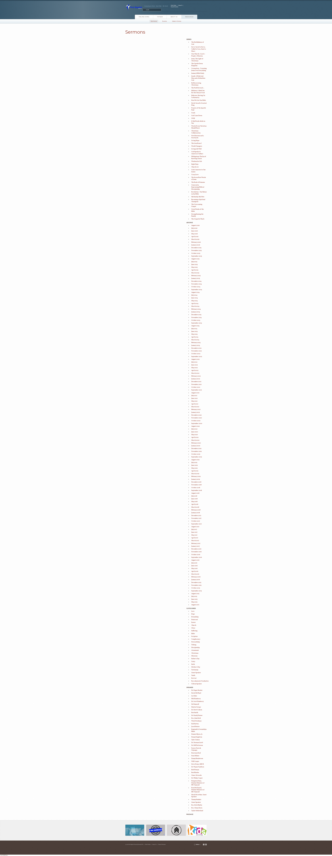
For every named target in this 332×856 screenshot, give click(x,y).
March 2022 (195, 373)
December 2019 (196, 449)
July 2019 (194, 463)
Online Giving (144, 17)
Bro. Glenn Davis (196, 808)
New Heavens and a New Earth (197, 137)
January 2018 (195, 513)
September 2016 (196, 557)
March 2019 (195, 474)
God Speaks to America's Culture (197, 153)
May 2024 (194, 301)
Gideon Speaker (196, 684)
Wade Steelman (196, 721)
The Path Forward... (197, 88)
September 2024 (196, 290)
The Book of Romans (198, 182)
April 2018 (194, 504)
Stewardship (195, 642)
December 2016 (196, 549)
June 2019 (194, 465)
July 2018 (194, 496)
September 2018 (196, 490)
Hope (193, 614)
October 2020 (195, 421)
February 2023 (196, 343)
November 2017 (196, 518)
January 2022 (195, 379)
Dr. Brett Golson (196, 710)
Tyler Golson (195, 740)
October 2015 (195, 588)
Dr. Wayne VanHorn (197, 767)
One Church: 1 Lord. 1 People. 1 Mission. (198, 55)
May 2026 (194, 234)
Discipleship (195, 648)
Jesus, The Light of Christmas (197, 60)
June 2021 (194, 398)
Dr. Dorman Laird (197, 743)
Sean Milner (195, 756)
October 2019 (195, 454)
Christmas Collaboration (195, 132)
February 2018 (195, 510)
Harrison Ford (196, 753)
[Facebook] (206, 844)
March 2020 (195, 440)
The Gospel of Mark (197, 219)
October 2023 (195, 320)
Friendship (195, 617)
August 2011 (195, 605)
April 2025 (194, 270)
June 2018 (194, 499)
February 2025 (196, 276)
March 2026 (195, 239)
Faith (193, 664)
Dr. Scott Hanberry (197, 701)
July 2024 (194, 295)
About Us (173, 17)
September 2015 (196, 591)
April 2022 (194, 370)
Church (193, 625)
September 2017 (196, 524)
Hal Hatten (195, 724)
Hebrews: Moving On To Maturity (198, 96)
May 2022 (194, 368)
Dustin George (196, 707)
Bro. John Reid (196, 718)
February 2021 (195, 410)
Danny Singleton (196, 737)
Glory (193, 628)
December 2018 (196, 482)
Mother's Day (195, 667)
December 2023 (196, 315)
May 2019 (194, 468)
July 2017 (194, 529)
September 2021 (196, 390)
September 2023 (196, 323)
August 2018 (195, 493)
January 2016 (195, 580)
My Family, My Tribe (197, 197)
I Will (193, 118)
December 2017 (196, 516)
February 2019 (195, 476)
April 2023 (194, 337)
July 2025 (194, 262)
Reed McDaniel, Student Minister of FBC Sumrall (197, 790)
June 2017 (194, 532)
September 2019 (196, 457)
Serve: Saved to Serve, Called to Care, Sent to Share (198, 49)
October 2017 (195, 521)
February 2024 (196, 309)
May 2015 (194, 602)
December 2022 (196, 348)
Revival (193, 678)
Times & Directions (174, 7)
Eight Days (194, 164)
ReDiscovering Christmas (196, 84)
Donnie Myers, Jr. (197, 734)
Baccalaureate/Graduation (200, 681)
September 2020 (196, 424)
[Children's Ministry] (197, 830)
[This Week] (155, 830)
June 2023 (194, 331)
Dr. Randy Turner (196, 715)
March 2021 (195, 407)
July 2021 (194, 396)
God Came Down (196, 116)
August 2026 (195, 225)
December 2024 (196, 281)
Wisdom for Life (196, 161)
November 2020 (196, 418)
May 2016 (194, 569)
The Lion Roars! (196, 143)
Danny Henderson (197, 759)
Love (192, 611)
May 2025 (194, 267)
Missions (194, 656)
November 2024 (196, 284)
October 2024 (195, 287)
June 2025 (194, 264)
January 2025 (195, 278)
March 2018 (195, 507)
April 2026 (194, 237)
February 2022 (196, 376)
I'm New (160, 17)
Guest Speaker (196, 673)
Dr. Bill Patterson (197, 745)
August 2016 (195, 560)
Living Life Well (196, 149)
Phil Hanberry (196, 699)
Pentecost (194, 620)
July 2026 (194, 228)
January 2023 (195, 345)
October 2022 (195, 354)
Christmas (194, 653)
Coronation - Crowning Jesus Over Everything (199, 69)
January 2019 (195, 479)
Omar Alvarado (196, 775)
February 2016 (195, 577)
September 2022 (196, 357)
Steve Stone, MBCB (197, 764)
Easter (193, 622)
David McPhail (196, 693)
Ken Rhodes (195, 773)
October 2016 (195, 555)
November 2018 (196, 485)
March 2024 (195, 306)
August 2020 (195, 426)
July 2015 (194, 596)
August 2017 (195, 527)
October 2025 (195, 253)
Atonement (195, 650)
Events (164, 21)
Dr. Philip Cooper (197, 778)
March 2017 (195, 541)
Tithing (193, 645)
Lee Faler (194, 696)
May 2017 (194, 535)
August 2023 (195, 326)
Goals (193, 113)
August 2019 (195, 460)
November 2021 (196, 384)
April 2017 (194, 538)
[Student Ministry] (176, 830)
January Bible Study (197, 73)
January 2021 (195, 412)
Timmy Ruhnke (196, 800)
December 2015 (196, 583)
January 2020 (195, 446)
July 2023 (194, 329)
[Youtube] (203, 844)
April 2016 (194, 571)
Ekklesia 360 (197, 844)
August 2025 (195, 259)
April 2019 (194, 471)
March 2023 (195, 340)
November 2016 (196, 552)
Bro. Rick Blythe (196, 805)
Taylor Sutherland (197, 811)
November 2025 (196, 251)
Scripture (194, 636)
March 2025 (195, 273)
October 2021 (195, 387)
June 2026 (194, 231)
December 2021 (196, 382)
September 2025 (196, 256)
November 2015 (196, 585)
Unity (193, 662)
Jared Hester (195, 727)
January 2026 (195, 245)
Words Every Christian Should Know (198, 127)
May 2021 (194, 401)
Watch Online (173, 5)
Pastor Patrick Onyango (196, 749)
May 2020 (194, 435)
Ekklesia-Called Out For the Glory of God (198, 92)
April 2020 (195, 437)
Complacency (195, 639)
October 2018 (195, 488)
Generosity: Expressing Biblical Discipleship (197, 187)
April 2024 (194, 304)
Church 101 (195, 167)
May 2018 (194, 502)
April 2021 (194, 404)
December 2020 (196, 415)
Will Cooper (195, 761)
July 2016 (194, 563)
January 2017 (195, 546)
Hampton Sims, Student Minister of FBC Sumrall (197, 783)
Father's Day (195, 659)
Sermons (154, 21)
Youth (193, 675)
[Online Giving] (134, 830)
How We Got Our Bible (198, 100)
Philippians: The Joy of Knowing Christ (198, 158)
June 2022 (194, 365)
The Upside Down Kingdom (197, 65)
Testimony (194, 670)
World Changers (196, 146)
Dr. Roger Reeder (196, 690)
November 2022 (196, 351)
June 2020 (194, 432)
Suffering (194, 631)
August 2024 (195, 292)
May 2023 (194, 334)
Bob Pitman (195, 770)
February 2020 (196, 443)
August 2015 (195, 594)
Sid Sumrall (195, 704)
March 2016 (195, 574)
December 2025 (196, 248)
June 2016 (194, 566)
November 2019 (196, 451)
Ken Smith (194, 713)
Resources (189, 17)
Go (144, 9)
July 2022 (194, 362)
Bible (193, 634)
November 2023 (196, 318)
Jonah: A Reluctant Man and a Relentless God (198, 78)
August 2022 (195, 359)
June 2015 (194, 599)
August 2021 (195, 393)
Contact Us (180, 5)
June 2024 (194, 298)
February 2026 (196, 242)
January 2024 (195, 312)
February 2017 (195, 543)
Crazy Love (195, 175)
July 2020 (194, 429)
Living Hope (195, 141)
